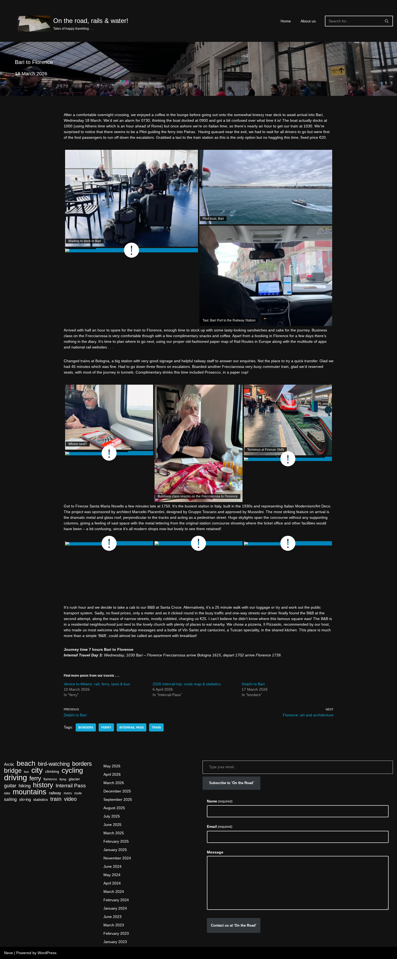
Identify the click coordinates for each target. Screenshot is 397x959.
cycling (72, 770)
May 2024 (111, 875)
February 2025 (116, 841)
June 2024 (112, 866)
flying (62, 779)
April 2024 (112, 883)
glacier (74, 779)
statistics (40, 800)
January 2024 (115, 908)
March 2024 (113, 891)
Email (219, 826)
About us (308, 21)
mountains (29, 792)
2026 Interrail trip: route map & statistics (187, 684)
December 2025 (117, 791)
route (78, 793)
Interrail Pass (131, 727)
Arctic (9, 764)
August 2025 (114, 808)
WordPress (47, 953)
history (43, 785)
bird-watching (54, 764)
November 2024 (117, 858)
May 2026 (111, 766)
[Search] (387, 21)
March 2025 (113, 833)
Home (286, 21)
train (156, 727)
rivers (68, 793)
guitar (10, 785)
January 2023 (115, 942)
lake (7, 793)
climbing (52, 772)
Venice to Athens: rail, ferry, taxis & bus (97, 684)
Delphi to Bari (253, 684)
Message (215, 852)
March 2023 (113, 925)
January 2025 (115, 850)
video (70, 799)
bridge (13, 771)
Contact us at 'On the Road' (233, 925)
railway (55, 793)
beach (26, 763)
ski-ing (25, 799)
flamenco (50, 779)
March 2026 (113, 783)
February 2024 (116, 900)
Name (220, 801)
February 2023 (116, 933)
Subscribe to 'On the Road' (231, 783)
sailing (10, 799)
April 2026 (112, 774)
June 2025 (112, 824)
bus (26, 771)
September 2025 (117, 799)
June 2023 (112, 916)
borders (85, 727)
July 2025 (111, 816)
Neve (8, 953)
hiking (25, 785)
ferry (106, 727)
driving (15, 777)
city (37, 770)
